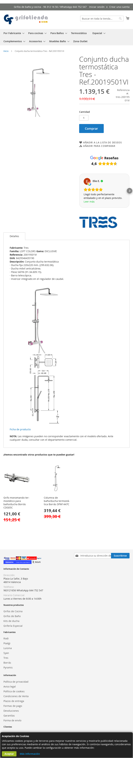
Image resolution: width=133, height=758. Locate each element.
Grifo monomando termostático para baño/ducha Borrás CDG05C (16, 502)
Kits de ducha (11, 621)
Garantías (9, 715)
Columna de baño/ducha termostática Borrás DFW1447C (57, 501)
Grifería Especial (13, 625)
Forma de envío (12, 720)
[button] (79, 191)
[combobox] (101, 18)
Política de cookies (14, 691)
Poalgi (6, 643)
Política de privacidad (15, 681)
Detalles (14, 236)
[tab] (14, 236)
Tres (5, 657)
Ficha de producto (20, 429)
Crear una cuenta (119, 6)
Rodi (6, 638)
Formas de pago (12, 706)
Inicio (5, 51)
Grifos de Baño (12, 616)
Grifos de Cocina (13, 611)
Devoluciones (11, 710)
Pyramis (8, 667)
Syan (6, 653)
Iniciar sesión (97, 6)
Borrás (7, 662)
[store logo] (25, 19)
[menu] (66, 37)
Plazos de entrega (13, 701)
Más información (30, 753)
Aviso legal (9, 686)
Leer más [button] (89, 201)
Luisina (7, 648)
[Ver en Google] (87, 181)
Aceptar (9, 753)
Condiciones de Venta (16, 696)
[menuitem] (12, 33)
